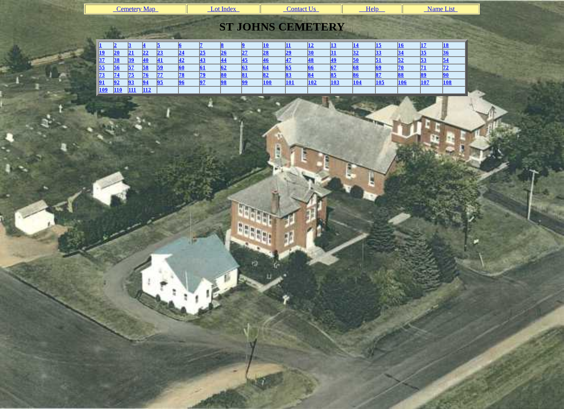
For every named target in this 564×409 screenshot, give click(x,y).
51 (379, 60)
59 (160, 67)
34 (401, 53)
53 (424, 60)
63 (245, 67)
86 (356, 75)
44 (224, 60)
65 (288, 67)
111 (132, 90)
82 (266, 75)
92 (117, 82)
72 (446, 67)
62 (224, 67)
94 (146, 82)
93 (131, 82)
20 (117, 53)
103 (335, 82)
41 (160, 60)
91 (102, 82)
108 (447, 82)
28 (266, 53)
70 (401, 67)
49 (334, 60)
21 (131, 53)
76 (146, 75)
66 (311, 67)
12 (311, 45)
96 (182, 82)
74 (117, 75)
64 (266, 67)
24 (182, 53)
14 (356, 45)
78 (182, 75)
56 (117, 67)
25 (203, 53)
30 (311, 53)
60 (182, 67)
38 (117, 60)
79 (203, 75)
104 (357, 82)
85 (334, 75)
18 (446, 45)
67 (334, 67)
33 (379, 53)
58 (146, 67)
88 (401, 75)
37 (102, 60)
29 (288, 53)
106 (402, 82)
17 (424, 45)
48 (311, 60)
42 (182, 60)
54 (446, 60)
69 (379, 67)
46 (266, 60)
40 (146, 60)
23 (160, 53)
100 (267, 82)
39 (131, 60)
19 (102, 53)
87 (379, 75)
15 (379, 45)
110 (118, 90)
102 (312, 82)
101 (290, 82)
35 (424, 53)
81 (245, 75)
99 (245, 82)
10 (266, 45)
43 (203, 60)
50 (356, 60)
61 (203, 67)
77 (160, 75)
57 (131, 67)
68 (356, 67)
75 (131, 75)
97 (203, 82)
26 (224, 53)
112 (147, 90)
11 (288, 45)
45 (245, 60)
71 (424, 67)
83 (288, 75)
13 (334, 45)
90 (446, 75)
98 (224, 82)
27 (245, 53)
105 (380, 82)
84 (311, 75)
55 (102, 67)
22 (146, 53)
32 (356, 53)
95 (160, 82)
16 (401, 45)
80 (224, 75)
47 (288, 60)
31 (334, 53)
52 (401, 60)
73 (102, 75)
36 (446, 53)
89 (424, 75)
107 (425, 82)
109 (103, 90)
